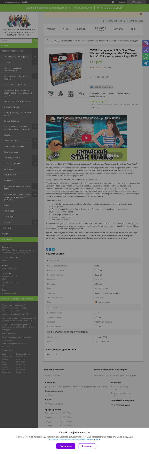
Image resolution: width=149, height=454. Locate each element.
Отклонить (87, 446)
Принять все (66, 446)
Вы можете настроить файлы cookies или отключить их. (74, 440)
